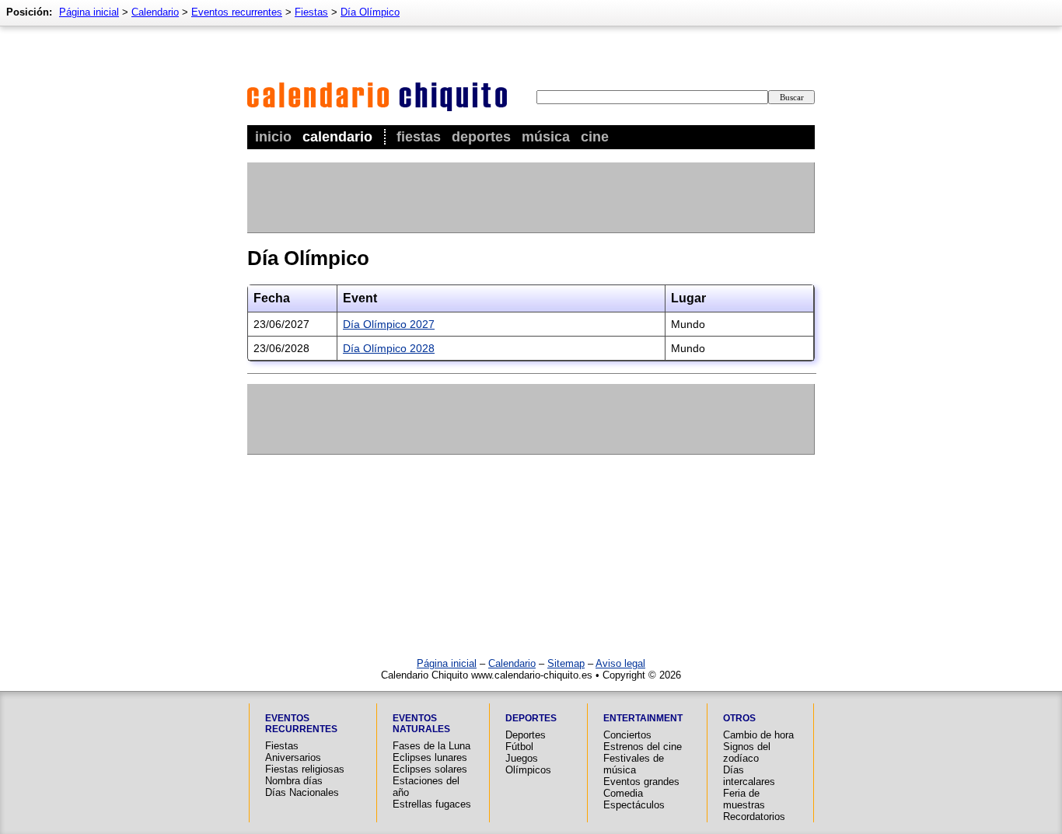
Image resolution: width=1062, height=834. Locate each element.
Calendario (337, 137)
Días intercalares (749, 775)
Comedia (623, 793)
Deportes (481, 137)
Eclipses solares (430, 769)
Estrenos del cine (642, 746)
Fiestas (419, 137)
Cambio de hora (758, 735)
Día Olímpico (370, 12)
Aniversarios (293, 757)
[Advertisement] (530, 197)
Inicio (273, 137)
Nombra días (294, 781)
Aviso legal (620, 663)
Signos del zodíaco (746, 752)
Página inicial (89, 12)
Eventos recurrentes (236, 12)
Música (546, 137)
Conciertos (627, 735)
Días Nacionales (302, 792)
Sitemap (566, 663)
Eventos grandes (641, 781)
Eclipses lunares (430, 757)
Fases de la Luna (431, 746)
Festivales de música (633, 764)
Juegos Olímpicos (528, 764)
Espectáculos (634, 805)
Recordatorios (754, 816)
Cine (595, 137)
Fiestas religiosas (304, 769)
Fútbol (519, 746)
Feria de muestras (744, 799)
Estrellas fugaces (432, 804)
